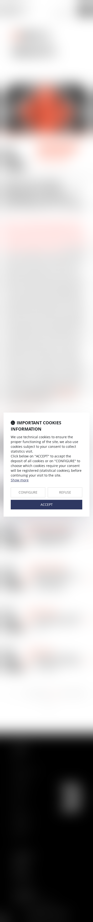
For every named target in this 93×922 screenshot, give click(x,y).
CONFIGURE (28, 492)
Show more (20, 480)
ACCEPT (47, 504)
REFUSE (65, 492)
